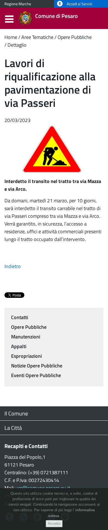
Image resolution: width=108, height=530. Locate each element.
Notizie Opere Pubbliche (36, 365)
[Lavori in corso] (54, 150)
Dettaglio (17, 45)
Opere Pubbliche (75, 37)
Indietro (12, 266)
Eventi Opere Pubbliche (36, 375)
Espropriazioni (26, 356)
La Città (13, 427)
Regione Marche (17, 4)
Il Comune (16, 413)
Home (10, 37)
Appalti (18, 346)
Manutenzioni (25, 336)
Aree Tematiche (37, 37)
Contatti (19, 317)
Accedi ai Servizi (79, 4)
